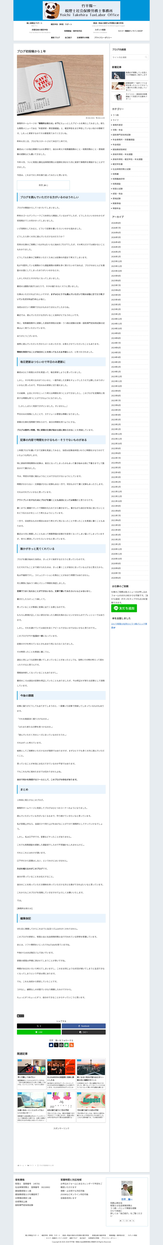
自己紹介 (83, 1238)
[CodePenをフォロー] (61, 1045)
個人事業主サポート (32, 1235)
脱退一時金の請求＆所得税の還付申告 (76, 1235)
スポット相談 (133, 1235)
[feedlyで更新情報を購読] (66, 1045)
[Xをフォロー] (56, 1045)
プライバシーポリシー (109, 1238)
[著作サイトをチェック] (51, 1045)
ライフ (21, 1016)
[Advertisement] (61, 1145)
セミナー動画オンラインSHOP (56, 1238)
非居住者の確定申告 (100, 1235)
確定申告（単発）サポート (51, 1235)
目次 (41, 185)
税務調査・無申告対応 (117, 1235)
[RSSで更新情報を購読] (71, 1045)
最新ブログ (73, 1238)
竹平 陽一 (127, 1199)
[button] (84, 1032)
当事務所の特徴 (93, 1238)
